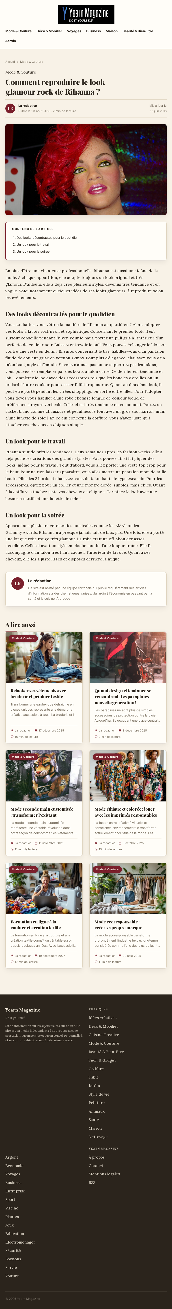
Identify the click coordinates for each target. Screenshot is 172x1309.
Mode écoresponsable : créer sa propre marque (118, 924)
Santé (94, 1119)
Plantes (12, 1216)
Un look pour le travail (33, 245)
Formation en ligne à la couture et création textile (36, 924)
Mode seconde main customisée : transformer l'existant (42, 812)
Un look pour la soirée (33, 252)
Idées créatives (102, 1017)
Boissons (13, 1259)
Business (93, 31)
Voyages (74, 31)
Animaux (97, 1111)
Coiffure (96, 1068)
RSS (92, 1182)
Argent (11, 1157)
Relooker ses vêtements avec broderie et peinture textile (38, 693)
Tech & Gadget (102, 1060)
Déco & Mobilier (49, 31)
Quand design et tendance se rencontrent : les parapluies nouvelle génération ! (123, 696)
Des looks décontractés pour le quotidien (47, 238)
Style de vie (99, 1094)
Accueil (10, 61)
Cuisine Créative (104, 1034)
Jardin (10, 41)
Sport (10, 1199)
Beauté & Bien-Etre (138, 31)
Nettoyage (98, 1136)
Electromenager (20, 1242)
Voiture (12, 1276)
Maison (112, 31)
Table (94, 1077)
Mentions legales (104, 1174)
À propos (63, 599)
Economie (14, 1165)
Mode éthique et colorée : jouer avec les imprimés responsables (126, 812)
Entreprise (15, 1191)
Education (14, 1233)
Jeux (9, 1225)
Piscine (11, 1208)
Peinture (97, 1102)
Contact (96, 1165)
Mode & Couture (18, 31)
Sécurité (13, 1250)
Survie (11, 1267)
